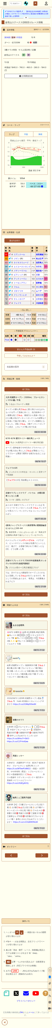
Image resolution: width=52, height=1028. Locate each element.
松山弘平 (39, 258)
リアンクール (19, 254)
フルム (16, 287)
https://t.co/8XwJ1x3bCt (18, 738)
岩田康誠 (39, 254)
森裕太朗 (39, 295)
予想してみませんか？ (26, 356)
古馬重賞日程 (27, 76)
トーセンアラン (20, 283)
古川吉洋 (39, 279)
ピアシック (18, 275)
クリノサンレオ (20, 295)
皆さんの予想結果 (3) (26, 349)
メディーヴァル (20, 270)
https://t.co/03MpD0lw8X (24, 704)
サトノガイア (19, 299)
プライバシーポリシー (26, 1001)
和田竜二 (39, 266)
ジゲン (16, 258)
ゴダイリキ (18, 291)
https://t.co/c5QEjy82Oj (17, 783)
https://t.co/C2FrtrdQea (17, 741)
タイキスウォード (21, 262)
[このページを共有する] (5, 1022)
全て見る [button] (26, 389)
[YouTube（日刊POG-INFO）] (36, 993)
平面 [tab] (26, 134)
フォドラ (17, 303)
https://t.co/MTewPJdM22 (19, 768)
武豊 (38, 275)
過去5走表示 (14, 240)
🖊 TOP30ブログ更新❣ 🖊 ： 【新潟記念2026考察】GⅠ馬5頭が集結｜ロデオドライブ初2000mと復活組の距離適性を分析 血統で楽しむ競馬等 (26, 14)
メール (31, 1012)
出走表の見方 (13, 367)
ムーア (39, 291)
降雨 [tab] (40, 134)
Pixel (7, 340)
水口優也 (39, 287)
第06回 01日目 (13, 37)
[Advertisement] (26, 98)
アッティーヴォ (20, 279)
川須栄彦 (39, 303)
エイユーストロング (22, 266)
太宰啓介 (39, 299)
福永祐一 (39, 270)
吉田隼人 (39, 262)
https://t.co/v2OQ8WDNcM (25, 822)
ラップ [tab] (12, 134)
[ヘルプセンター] (45, 993)
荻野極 (39, 283)
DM (21, 1012)
